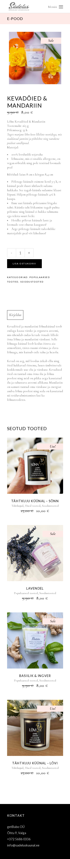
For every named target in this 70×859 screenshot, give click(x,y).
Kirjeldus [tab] (15, 315)
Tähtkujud (17, 506)
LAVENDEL (34, 588)
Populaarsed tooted (26, 593)
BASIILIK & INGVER (35, 676)
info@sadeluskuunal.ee (23, 845)
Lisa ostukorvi (24, 263)
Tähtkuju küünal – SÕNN (35, 501)
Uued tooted (33, 506)
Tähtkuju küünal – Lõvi (35, 763)
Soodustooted (32, 281)
